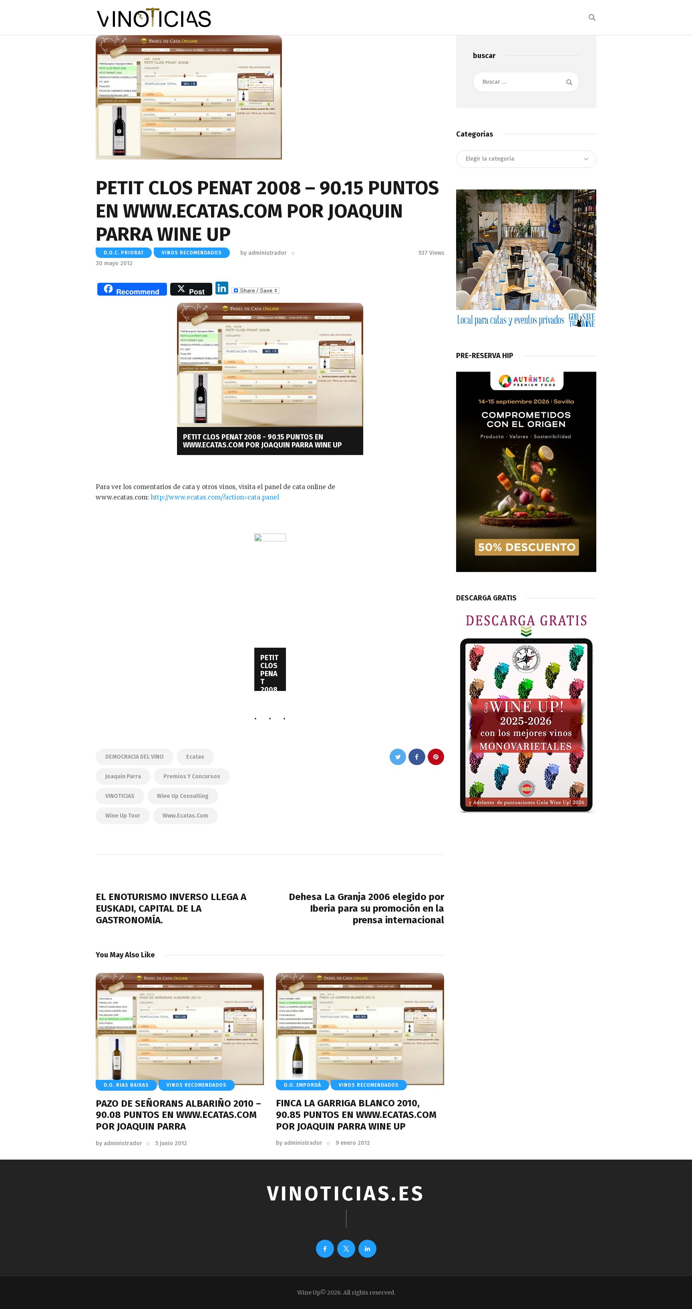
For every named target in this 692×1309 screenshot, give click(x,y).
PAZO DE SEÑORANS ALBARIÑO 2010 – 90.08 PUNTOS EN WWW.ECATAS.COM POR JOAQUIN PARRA (178, 1115)
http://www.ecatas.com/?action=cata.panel (214, 497)
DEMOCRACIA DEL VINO (134, 756)
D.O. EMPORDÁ (302, 1085)
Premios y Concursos (191, 776)
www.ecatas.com (185, 815)
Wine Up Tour (122, 815)
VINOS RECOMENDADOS (192, 253)
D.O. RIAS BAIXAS (126, 1085)
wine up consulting (183, 796)
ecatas (195, 756)
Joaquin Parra (123, 776)
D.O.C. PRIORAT (124, 253)
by (263, 253)
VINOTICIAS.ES (346, 1194)
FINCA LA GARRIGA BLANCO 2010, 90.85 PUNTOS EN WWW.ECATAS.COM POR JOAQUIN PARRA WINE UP (356, 1115)
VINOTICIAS (120, 796)
